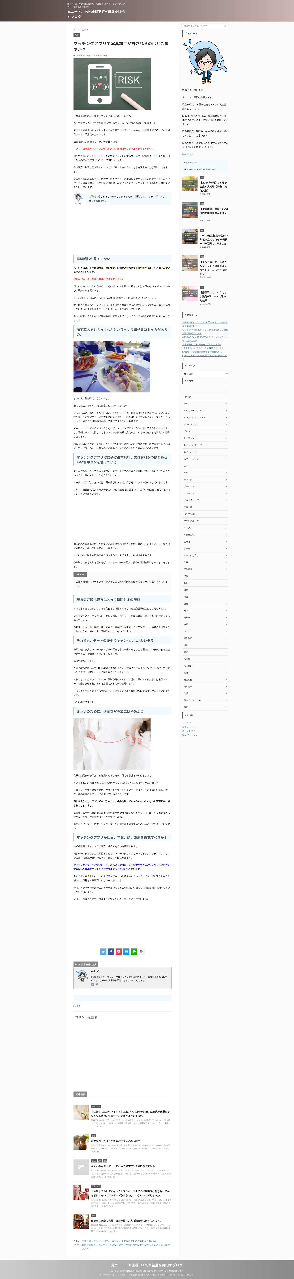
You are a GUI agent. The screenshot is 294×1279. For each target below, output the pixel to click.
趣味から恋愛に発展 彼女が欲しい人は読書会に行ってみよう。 (126, 1220)
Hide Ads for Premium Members (199, 169)
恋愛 (79, 1006)
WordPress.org (189, 735)
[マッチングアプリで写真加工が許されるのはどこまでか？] (126, 951)
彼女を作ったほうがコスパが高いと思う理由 (115, 1140)
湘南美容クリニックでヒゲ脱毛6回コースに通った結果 (213, 296)
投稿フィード (188, 726)
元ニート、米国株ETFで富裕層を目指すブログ (147, 1265)
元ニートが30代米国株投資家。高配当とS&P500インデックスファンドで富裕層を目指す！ (147, 1271)
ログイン (186, 722)
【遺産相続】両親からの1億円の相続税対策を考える (214, 212)
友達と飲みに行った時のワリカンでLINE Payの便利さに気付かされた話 (119, 1240)
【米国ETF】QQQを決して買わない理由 (201, 344)
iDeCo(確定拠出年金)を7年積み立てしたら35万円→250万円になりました (214, 239)
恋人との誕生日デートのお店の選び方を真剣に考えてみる (123, 1166)
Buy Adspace (190, 162)
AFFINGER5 (188, 1275)
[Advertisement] (122, 229)
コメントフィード (190, 731)
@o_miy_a (187, 154)
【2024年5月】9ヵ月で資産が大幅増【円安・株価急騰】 (213, 186)
